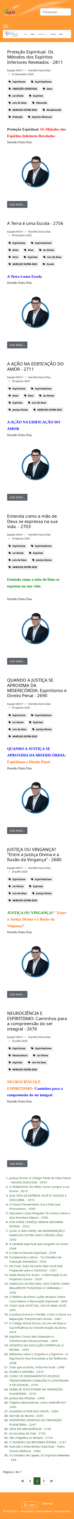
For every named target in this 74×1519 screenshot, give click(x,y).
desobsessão (54, 110)
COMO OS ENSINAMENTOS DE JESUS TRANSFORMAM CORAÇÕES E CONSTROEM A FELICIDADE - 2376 (39, 1380)
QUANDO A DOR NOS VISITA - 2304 (33, 1411)
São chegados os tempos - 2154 (31, 1438)
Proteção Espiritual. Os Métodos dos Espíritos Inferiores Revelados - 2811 (35, 57)
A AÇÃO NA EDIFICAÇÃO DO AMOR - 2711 (35, 366)
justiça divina (20, 409)
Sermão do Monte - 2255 (26, 1416)
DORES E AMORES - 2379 (26, 1372)
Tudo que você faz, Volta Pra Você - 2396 (37, 1367)
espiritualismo (43, 81)
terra (15, 257)
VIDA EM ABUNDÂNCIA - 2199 (30, 1429)
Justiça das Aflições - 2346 (27, 1398)
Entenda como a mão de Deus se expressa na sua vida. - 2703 (32, 521)
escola (50, 264)
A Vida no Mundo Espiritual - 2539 (32, 1253)
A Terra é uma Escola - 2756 (35, 223)
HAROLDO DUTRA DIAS (24, 110)
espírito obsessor (42, 117)
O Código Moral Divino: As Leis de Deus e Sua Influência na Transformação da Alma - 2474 (38, 1327)
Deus (49, 88)
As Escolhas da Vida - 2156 (27, 1433)
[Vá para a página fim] (51, 1481)
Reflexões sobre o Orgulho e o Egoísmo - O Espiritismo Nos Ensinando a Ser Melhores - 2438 (38, 1358)
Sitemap (47, 1503)
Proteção (17, 117)
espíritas (38, 95)
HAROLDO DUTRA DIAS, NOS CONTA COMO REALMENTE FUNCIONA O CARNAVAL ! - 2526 (39, 1288)
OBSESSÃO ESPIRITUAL (24, 88)
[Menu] (5, 26)
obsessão (41, 103)
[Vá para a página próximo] (43, 1481)
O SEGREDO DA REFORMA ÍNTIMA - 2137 (37, 1442)
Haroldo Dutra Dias (39, 70)
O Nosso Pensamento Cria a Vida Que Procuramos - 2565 (34, 1206)
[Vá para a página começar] (23, 1481)
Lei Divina (17, 95)
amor (15, 250)
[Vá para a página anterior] (30, 1481)
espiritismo (18, 81)
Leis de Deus (19, 103)
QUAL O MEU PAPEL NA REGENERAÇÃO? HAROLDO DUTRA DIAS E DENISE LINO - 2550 (37, 1235)
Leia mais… (17, 204)
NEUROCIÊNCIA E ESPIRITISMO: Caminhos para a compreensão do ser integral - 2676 (37, 1020)
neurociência (19, 1055)
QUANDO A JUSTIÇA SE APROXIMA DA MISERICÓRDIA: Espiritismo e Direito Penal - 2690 (37, 687)
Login (32, 1505)
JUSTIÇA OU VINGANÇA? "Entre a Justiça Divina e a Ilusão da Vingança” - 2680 (34, 854)
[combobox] (55, 12)
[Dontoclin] (37, 34)
